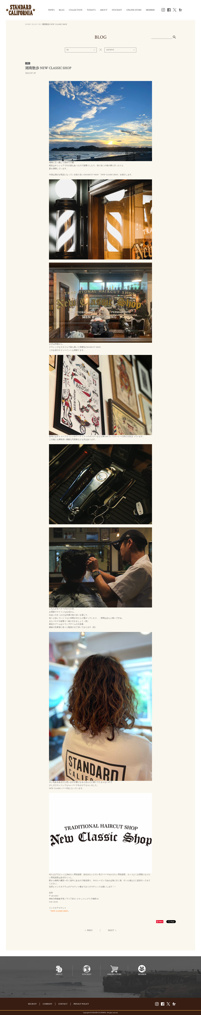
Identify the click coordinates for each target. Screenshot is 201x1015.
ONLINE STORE (133, 10)
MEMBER (150, 10)
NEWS (51, 10)
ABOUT (103, 10)
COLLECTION (75, 10)
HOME (28, 24)
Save (161, 921)
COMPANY (47, 1004)
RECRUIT (32, 1004)
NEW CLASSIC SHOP (59, 911)
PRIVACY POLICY (81, 1004)
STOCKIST (117, 10)
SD (39, 24)
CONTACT (63, 1004)
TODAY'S (91, 10)
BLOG (61, 10)
